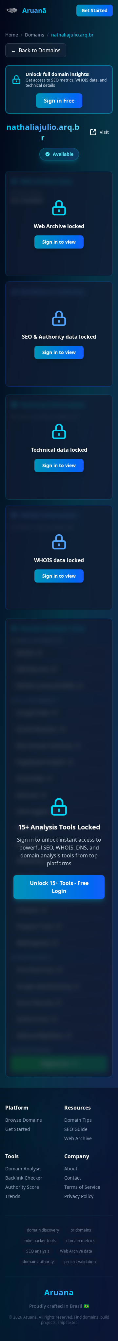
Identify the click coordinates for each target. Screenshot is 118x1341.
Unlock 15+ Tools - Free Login (59, 887)
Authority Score (22, 1187)
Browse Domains (23, 1120)
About (70, 1168)
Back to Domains (36, 50)
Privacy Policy (78, 1196)
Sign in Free (59, 100)
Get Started (17, 1129)
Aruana (59, 1292)
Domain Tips (78, 1120)
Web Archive (78, 1138)
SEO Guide (76, 1129)
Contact (72, 1178)
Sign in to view (59, 242)
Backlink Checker (23, 1178)
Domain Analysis (23, 1168)
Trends (12, 1196)
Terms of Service (82, 1187)
